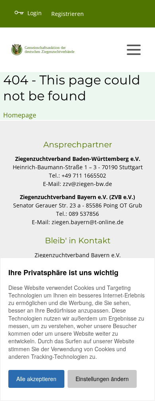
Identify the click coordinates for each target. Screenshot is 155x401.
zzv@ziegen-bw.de (87, 184)
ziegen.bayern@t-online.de (88, 222)
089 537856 (84, 213)
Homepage (19, 115)
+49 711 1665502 (84, 175)
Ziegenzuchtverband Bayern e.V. (78, 255)
